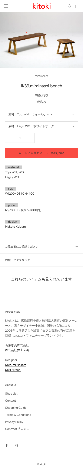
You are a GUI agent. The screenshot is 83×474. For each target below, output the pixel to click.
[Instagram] (16, 445)
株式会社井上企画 (17, 350)
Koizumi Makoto (15, 365)
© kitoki (41, 464)
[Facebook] (6, 445)
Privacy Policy (14, 422)
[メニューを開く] (6, 6)
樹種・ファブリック (17, 260)
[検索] (70, 6)
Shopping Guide (16, 408)
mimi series (41, 76)
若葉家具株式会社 (17, 345)
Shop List (11, 393)
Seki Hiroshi (13, 370)
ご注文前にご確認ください (21, 246)
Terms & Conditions (18, 415)
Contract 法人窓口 (17, 429)
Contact (10, 400)
